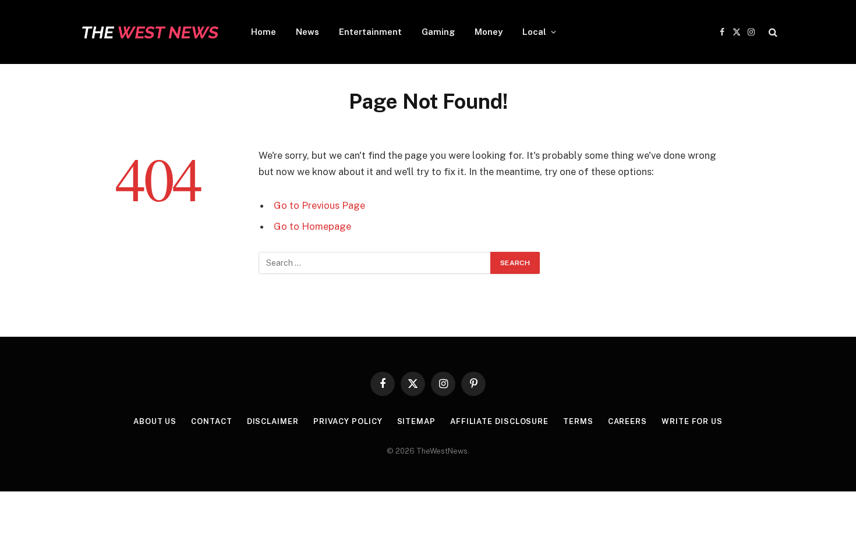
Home (263, 32)
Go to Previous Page (319, 205)
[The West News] (150, 32)
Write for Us (692, 421)
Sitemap (416, 421)
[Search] (771, 32)
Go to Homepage (312, 226)
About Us (154, 421)
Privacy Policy (348, 421)
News (307, 32)
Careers (627, 421)
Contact (211, 421)
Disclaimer (273, 421)
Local (534, 32)
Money (489, 32)
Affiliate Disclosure (499, 421)
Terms (578, 421)
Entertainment (370, 32)
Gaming (438, 32)
